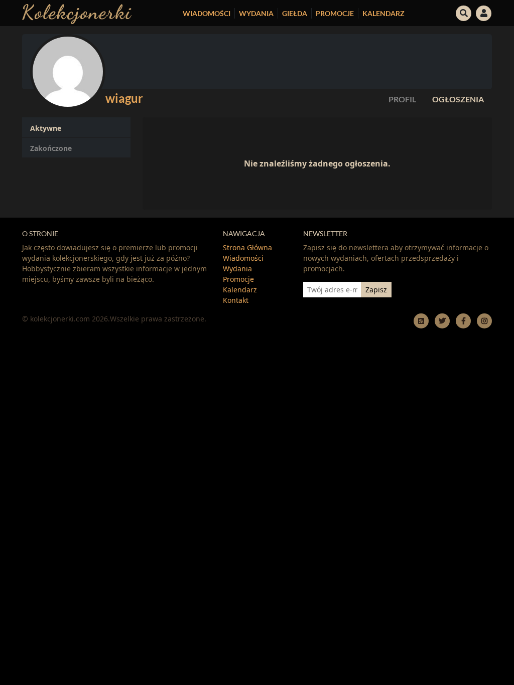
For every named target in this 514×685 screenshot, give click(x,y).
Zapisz (376, 289)
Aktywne (45, 128)
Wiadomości (206, 13)
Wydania (256, 13)
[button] (464, 12)
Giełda (294, 13)
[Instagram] (484, 320)
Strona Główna (247, 247)
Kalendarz (383, 13)
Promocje (335, 13)
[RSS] (421, 320)
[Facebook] (463, 320)
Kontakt (235, 300)
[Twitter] (442, 320)
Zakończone (51, 148)
